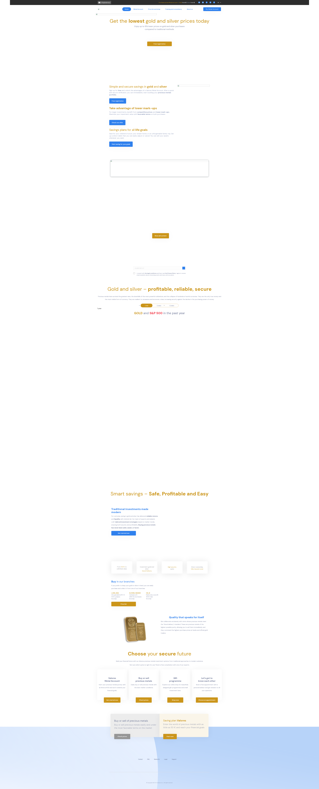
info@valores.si (105, 2)
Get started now (123, 533)
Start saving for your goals (121, 144)
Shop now (175, 700)
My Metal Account (212, 9)
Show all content (160, 236)
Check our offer (117, 123)
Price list (124, 604)
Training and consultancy (173, 9)
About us (190, 9)
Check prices (143, 700)
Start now (170, 736)
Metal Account (138, 9)
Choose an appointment (206, 700)
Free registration (159, 44)
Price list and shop (154, 9)
